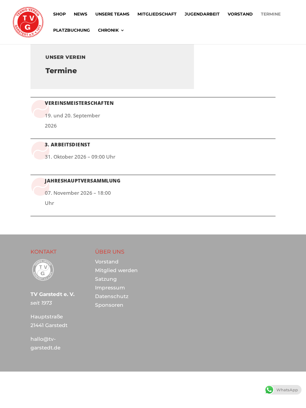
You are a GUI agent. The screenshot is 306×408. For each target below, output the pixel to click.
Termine (271, 14)
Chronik (108, 30)
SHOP (59, 14)
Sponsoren (109, 305)
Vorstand (240, 14)
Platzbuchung (71, 30)
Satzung (106, 279)
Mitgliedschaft (157, 14)
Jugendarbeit (202, 14)
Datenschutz (111, 296)
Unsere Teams (112, 14)
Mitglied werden (116, 270)
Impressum (110, 288)
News (80, 14)
